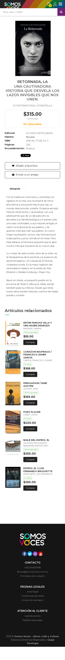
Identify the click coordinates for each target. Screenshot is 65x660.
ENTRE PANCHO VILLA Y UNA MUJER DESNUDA (37, 324)
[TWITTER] (29, 553)
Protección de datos (32, 600)
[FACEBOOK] (24, 553)
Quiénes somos (33, 616)
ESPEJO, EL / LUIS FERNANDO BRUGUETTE (37, 470)
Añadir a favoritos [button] (26, 165)
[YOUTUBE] (40, 553)
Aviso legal (32, 591)
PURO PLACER (31, 412)
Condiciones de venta (32, 596)
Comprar (30, 342)
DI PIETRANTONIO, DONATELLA (32, 105)
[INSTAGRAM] (35, 553)
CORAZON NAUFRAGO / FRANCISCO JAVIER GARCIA (37, 354)
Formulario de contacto (32, 576)
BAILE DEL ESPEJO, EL (36, 440)
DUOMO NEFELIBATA (39, 133)
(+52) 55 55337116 (32, 567)
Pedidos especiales (33, 620)
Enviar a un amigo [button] (26, 174)
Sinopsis (15, 188)
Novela (30, 136)
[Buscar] (61, 12)
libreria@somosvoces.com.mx (32, 571)
